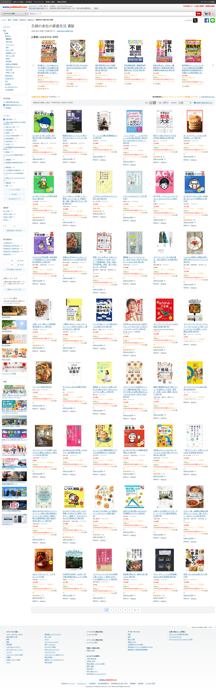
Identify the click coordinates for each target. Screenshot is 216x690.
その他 (8, 144)
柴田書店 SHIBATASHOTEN (14, 162)
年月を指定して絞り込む (14, 269)
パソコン (9, 652)
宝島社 (8, 132)
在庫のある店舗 (37, 159)
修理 (129, 634)
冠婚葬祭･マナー (11, 53)
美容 (7, 47)
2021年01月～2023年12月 (11, 251)
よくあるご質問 (150, 683)
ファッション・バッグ (51, 642)
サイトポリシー (82, 683)
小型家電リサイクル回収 (135, 644)
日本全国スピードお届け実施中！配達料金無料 (199, 6)
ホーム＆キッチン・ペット (14, 649)
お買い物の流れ (91, 658)
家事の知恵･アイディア (13, 67)
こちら (70, 6)
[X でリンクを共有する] (195, 22)
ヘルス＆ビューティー (13, 647)
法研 (7, 185)
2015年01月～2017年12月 (11, 245)
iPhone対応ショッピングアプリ (96, 674)
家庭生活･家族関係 (12, 64)
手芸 (6, 81)
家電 (7, 639)
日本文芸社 (9, 141)
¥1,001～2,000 (7, 214)
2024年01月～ (7, 254)
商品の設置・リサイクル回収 (96, 663)
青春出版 (8, 167)
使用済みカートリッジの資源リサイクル (140, 647)
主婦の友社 (9, 119)
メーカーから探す (92, 634)
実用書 (6, 33)
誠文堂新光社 (10, 138)
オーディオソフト (50, 652)
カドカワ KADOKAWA (12, 135)
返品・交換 (131, 639)
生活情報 (7, 84)
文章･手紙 (9, 69)
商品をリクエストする (14, 289)
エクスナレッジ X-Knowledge (15, 173)
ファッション (10, 44)
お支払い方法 (91, 661)
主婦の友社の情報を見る (65, 31)
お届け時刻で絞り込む (208, 96)
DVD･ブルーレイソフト (52, 649)
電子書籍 (9, 644)
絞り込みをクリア (14, 199)
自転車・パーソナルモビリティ (54, 659)
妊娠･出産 (9, 41)
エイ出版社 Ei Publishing (13, 170)
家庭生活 (43, 162)
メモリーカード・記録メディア (54, 654)
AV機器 (8, 657)
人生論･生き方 (9, 78)
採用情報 (133, 683)
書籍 (4, 30)
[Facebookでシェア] (206, 22)
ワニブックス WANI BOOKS (14, 155)
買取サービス (132, 642)
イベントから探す (92, 642)
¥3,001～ (6, 219)
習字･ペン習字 (10, 55)
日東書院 (8, 159)
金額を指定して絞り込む (14, 230)
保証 (129, 637)
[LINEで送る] (212, 22)
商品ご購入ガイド (92, 671)
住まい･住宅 (10, 50)
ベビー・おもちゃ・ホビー (14, 634)
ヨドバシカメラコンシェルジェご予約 (180, 639)
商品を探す (90, 668)
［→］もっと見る (14, 189)
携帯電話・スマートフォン (53, 634)
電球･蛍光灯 (48, 662)
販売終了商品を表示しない (204, 102)
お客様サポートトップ (68, 683)
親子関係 (8, 61)
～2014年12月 (7, 243)
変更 (96, 8)
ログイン (32, 6)
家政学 (8, 58)
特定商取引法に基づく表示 (119, 683)
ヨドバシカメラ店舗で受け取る (178, 634)
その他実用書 (9, 89)
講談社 (8, 152)
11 (43, 217)
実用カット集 (10, 72)
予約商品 (8, 107)
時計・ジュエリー (50, 644)
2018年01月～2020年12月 (11, 248)
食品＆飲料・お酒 (11, 637)
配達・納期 (90, 666)
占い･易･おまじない (11, 87)
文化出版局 (9, 130)
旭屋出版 (8, 182)
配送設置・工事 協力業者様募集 (138, 649)
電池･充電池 (48, 657)
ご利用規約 (92, 683)
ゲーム (8, 662)
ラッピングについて (175, 637)
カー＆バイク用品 (50, 647)
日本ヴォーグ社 (10, 127)
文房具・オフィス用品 (13, 659)
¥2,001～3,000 (7, 217)
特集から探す (91, 650)
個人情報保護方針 (103, 683)
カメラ (47, 639)
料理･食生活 (9, 75)
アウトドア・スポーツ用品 (14, 654)
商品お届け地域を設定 (36, 8)
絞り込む (14, 194)
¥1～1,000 (6, 211)
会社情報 (140, 683)
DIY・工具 (48, 637)
